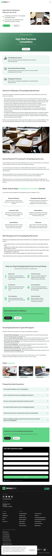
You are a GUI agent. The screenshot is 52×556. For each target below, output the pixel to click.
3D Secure (38, 222)
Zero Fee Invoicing (38, 523)
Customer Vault (13, 210)
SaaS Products (24, 377)
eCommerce (7, 377)
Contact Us (5, 521)
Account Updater (22, 525)
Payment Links (22, 515)
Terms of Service (13, 480)
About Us (4, 513)
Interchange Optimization (40, 519)
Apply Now (18, 318)
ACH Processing (22, 519)
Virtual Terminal (38, 513)
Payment (11, 198)
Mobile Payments (22, 517)
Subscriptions (38, 210)
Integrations (5, 515)
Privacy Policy (41, 552)
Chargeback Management (38, 198)
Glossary (4, 517)
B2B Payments (38, 525)
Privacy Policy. (20, 480)
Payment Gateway (23, 513)
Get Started (8, 318)
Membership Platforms (7, 544)
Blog (3, 519)
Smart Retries (14, 222)
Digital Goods (40, 377)
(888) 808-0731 (8, 499)
